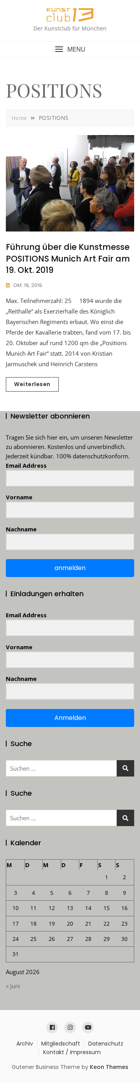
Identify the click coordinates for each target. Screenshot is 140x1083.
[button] (70, 49)
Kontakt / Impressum (72, 1052)
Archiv (24, 1043)
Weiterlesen (32, 384)
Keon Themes (109, 1067)
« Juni (13, 986)
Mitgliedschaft (60, 1043)
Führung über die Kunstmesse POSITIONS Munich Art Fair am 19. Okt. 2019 (68, 258)
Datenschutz (105, 1043)
